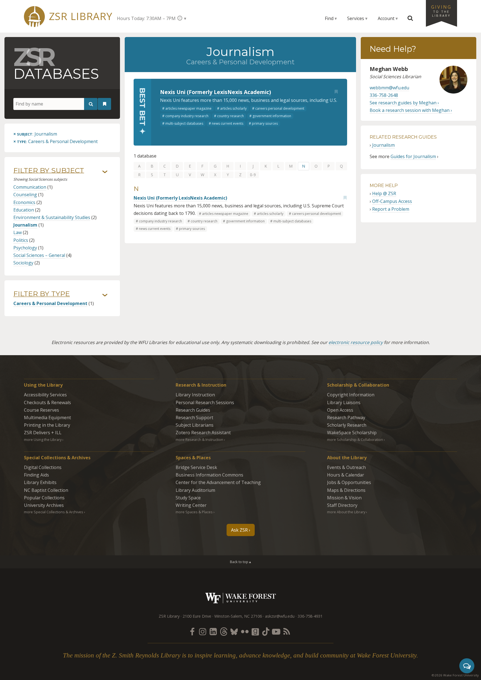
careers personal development (279, 108)
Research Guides (193, 410)
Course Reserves (41, 410)
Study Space (188, 498)
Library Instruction (195, 395)
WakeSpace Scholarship (352, 432)
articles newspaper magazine (188, 108)
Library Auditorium (195, 490)
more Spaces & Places (194, 511)
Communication (29, 187)
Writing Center (191, 505)
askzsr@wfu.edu (280, 616)
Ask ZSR (239, 530)
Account (386, 18)
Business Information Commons (209, 475)
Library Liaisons (343, 402)
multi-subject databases (184, 123)
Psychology (25, 248)
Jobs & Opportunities (349, 482)
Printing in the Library (47, 425)
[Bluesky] (234, 631)
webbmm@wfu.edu (389, 88)
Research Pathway (346, 417)
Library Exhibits (40, 482)
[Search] (90, 104)
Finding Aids (36, 475)
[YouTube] (276, 631)
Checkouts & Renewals (47, 402)
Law (17, 232)
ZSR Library (80, 16)
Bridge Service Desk (196, 467)
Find (329, 18)
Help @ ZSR (384, 193)
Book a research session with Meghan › (411, 110)
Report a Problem (390, 209)
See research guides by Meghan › (404, 103)
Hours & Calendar (345, 475)
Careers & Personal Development (50, 303)
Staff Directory (342, 505)
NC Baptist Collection (46, 490)
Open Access (340, 410)
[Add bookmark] (336, 91)
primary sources (265, 123)
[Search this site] (410, 18)
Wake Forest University (240, 598)
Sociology (23, 263)
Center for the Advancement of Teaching (218, 482)
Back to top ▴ (240, 561)
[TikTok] (266, 631)
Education (23, 210)
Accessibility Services (45, 395)
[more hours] (182, 18)
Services (355, 18)
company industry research (186, 116)
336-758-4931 (310, 616)
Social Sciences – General (39, 255)
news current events (227, 123)
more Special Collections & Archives (53, 511)
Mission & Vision (344, 498)
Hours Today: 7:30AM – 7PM (146, 18)
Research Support (194, 417)
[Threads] (223, 631)
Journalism (25, 225)
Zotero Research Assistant (203, 432)
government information (271, 116)
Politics (20, 240)
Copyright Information (350, 395)
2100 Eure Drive (197, 616)
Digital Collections (43, 467)
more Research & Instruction (199, 439)
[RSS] (287, 631)
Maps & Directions (346, 490)
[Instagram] (202, 631)
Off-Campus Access (392, 201)
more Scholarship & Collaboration (355, 439)
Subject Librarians (194, 425)
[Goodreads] (255, 631)
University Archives (44, 505)
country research (230, 116)
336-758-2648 (384, 95)
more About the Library (346, 511)
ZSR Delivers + (43, 432)
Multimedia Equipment (47, 417)
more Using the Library (43, 439)
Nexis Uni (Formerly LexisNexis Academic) (215, 92)
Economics (24, 202)
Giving (441, 10)
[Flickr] (244, 631)
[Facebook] (192, 631)
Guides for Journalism (413, 156)
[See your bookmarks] (104, 104)
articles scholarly (233, 108)
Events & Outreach (346, 467)
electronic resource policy (355, 342)
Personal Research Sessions (205, 402)
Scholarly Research (346, 425)
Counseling (25, 195)
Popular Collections (44, 498)
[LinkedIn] (213, 631)
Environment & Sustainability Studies (51, 217)
